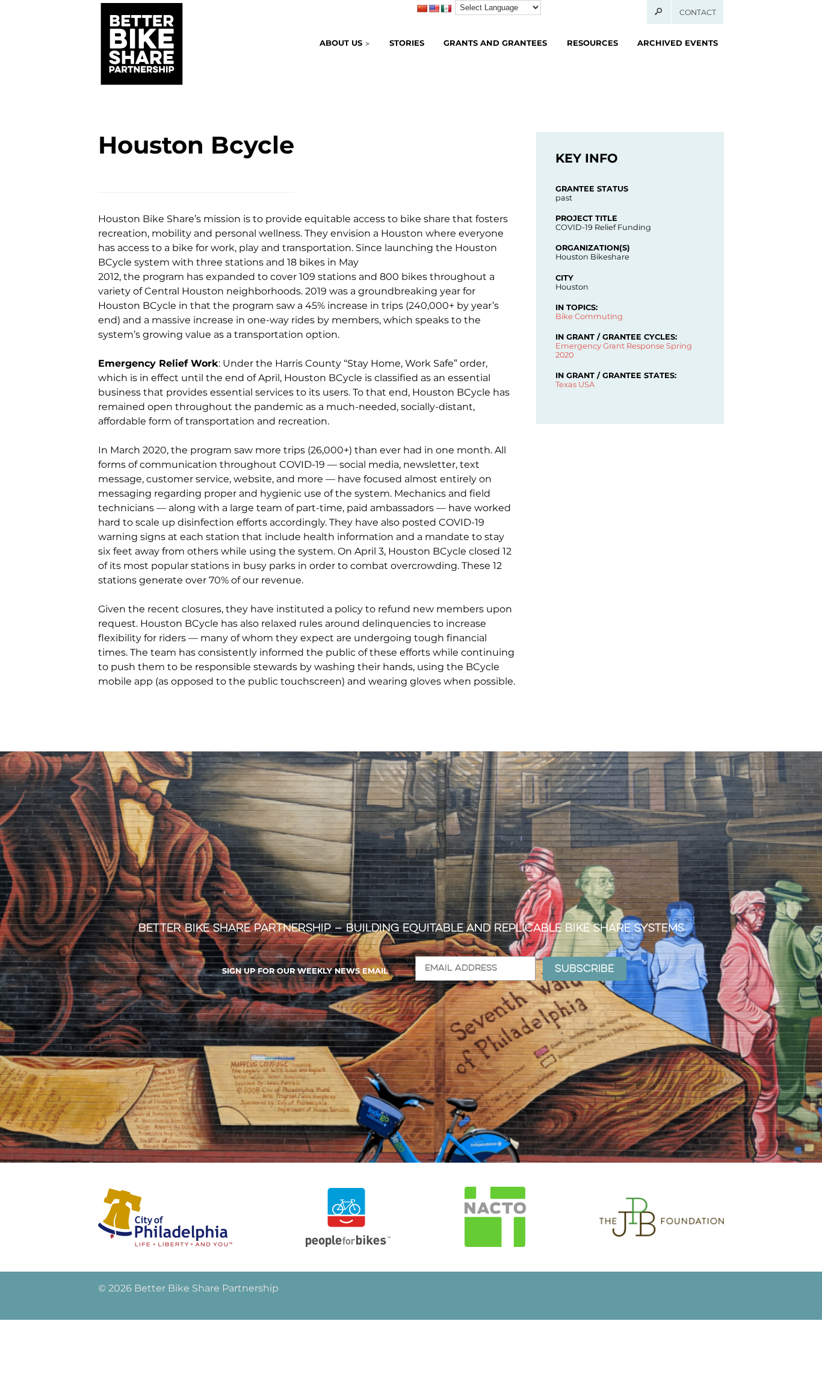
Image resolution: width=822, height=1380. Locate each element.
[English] (433, 8)
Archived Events (677, 43)
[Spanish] (445, 8)
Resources (592, 43)
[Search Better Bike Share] (659, 12)
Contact (697, 12)
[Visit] (165, 1217)
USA (586, 384)
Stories (406, 43)
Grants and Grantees (495, 43)
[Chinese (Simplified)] (421, 8)
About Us (341, 43)
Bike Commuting (589, 316)
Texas (565, 384)
